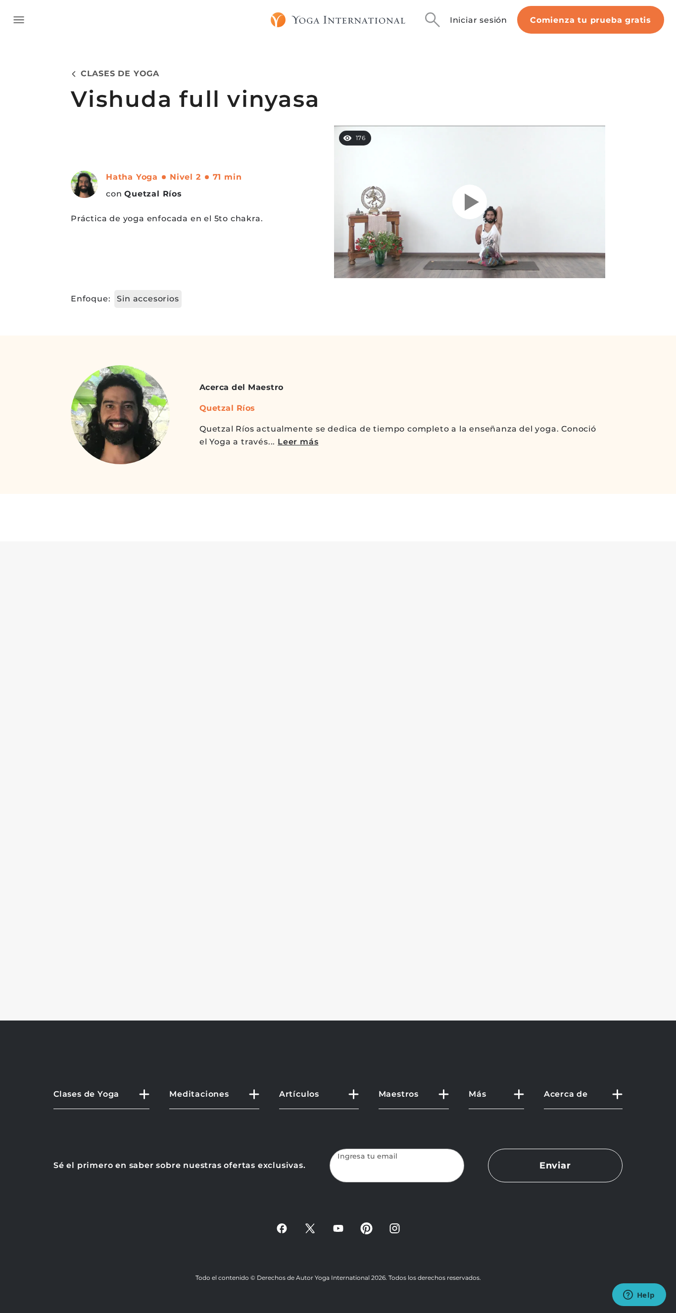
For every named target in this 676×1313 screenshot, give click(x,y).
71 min (227, 177)
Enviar (555, 1165)
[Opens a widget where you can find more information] (639, 1295)
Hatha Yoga (132, 177)
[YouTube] (338, 1227)
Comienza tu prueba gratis (590, 20)
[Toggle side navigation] (19, 20)
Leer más (298, 441)
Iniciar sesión (478, 20)
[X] (310, 1227)
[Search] (432, 19)
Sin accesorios (148, 298)
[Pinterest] (366, 1227)
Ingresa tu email (368, 1156)
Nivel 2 (185, 177)
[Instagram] (394, 1227)
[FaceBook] (282, 1227)
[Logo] (338, 19)
